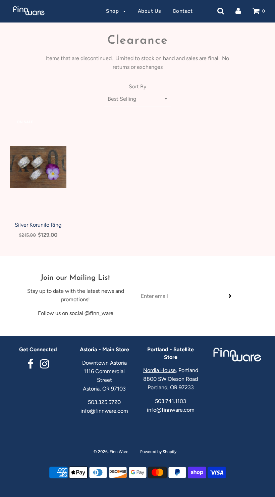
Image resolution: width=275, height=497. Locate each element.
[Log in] (238, 11)
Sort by (137, 86)
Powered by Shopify (158, 451)
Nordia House (159, 370)
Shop (113, 11)
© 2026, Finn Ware (111, 451)
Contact (183, 11)
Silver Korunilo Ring (38, 225)
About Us (149, 11)
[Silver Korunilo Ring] (38, 167)
